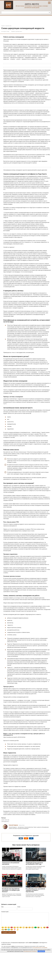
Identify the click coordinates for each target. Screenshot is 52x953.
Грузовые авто (18, 31)
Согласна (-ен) (41, 951)
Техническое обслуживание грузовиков (10, 863)
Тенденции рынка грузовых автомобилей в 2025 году (34, 863)
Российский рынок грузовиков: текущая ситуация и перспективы (35, 890)
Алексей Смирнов (13, 825)
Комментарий (4, 911)
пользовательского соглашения (40, 947)
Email (18, 906)
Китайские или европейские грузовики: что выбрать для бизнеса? (11, 890)
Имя (2, 906)
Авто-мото (32, 4)
